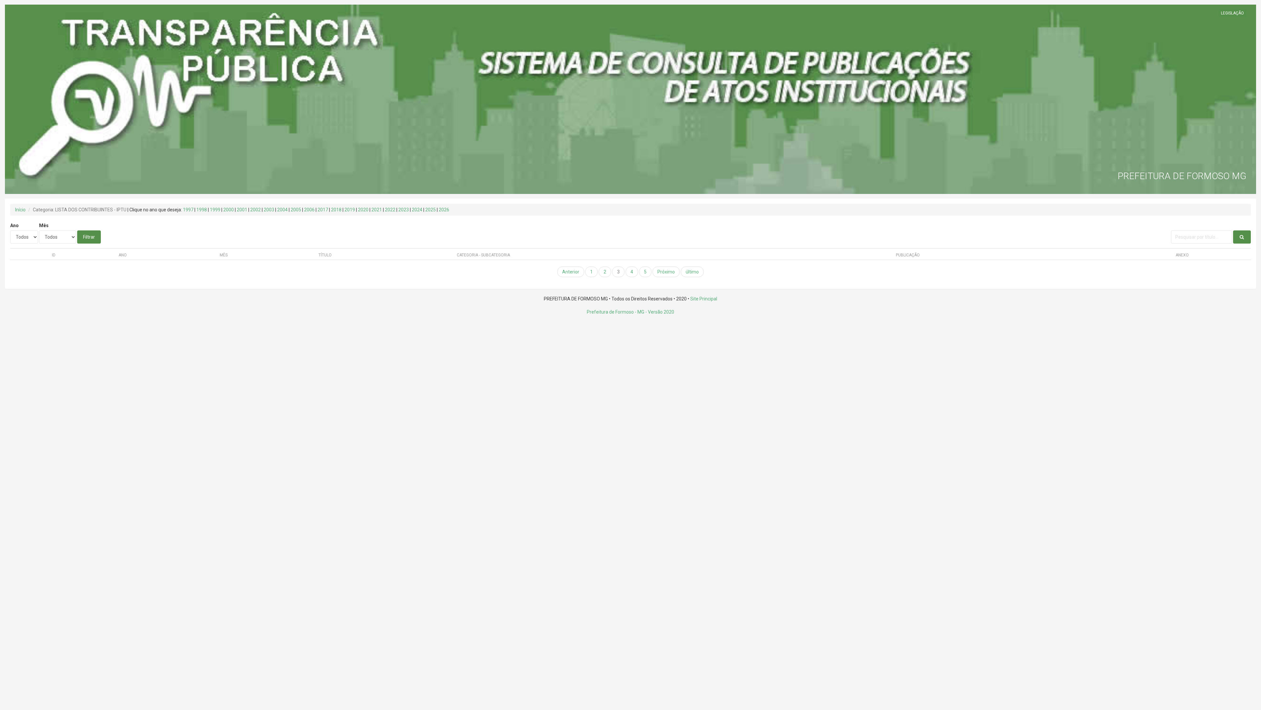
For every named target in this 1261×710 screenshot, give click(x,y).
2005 (296, 209)
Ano (14, 225)
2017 (323, 209)
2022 (390, 209)
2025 (430, 209)
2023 (403, 209)
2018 (336, 209)
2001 (242, 209)
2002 (255, 209)
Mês (44, 225)
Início (20, 209)
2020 (363, 209)
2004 (282, 209)
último (692, 271)
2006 (309, 209)
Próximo (666, 271)
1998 (201, 209)
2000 (228, 209)
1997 (188, 209)
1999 (215, 209)
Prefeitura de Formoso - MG (615, 312)
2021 (376, 209)
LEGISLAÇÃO (1232, 13)
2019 (349, 209)
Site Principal (703, 298)
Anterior (570, 271)
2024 (417, 209)
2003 (269, 209)
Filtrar (89, 237)
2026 (444, 209)
